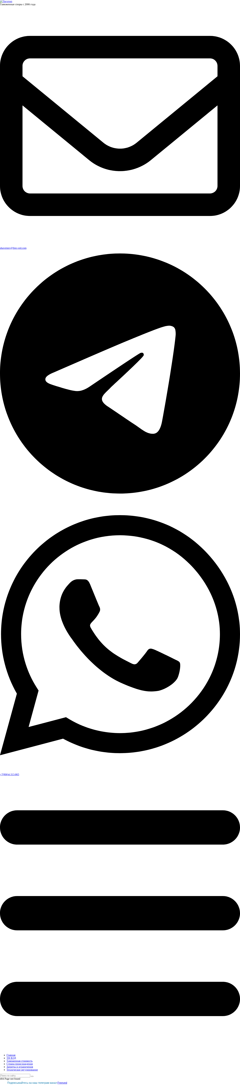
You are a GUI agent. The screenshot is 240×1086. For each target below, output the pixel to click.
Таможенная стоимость (19, 1061)
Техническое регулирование (22, 1069)
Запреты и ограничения (20, 1066)
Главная (11, 1055)
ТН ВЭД (11, 1058)
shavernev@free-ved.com (13, 248)
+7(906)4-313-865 (9, 774)
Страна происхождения (20, 1063)
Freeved (62, 1082)
